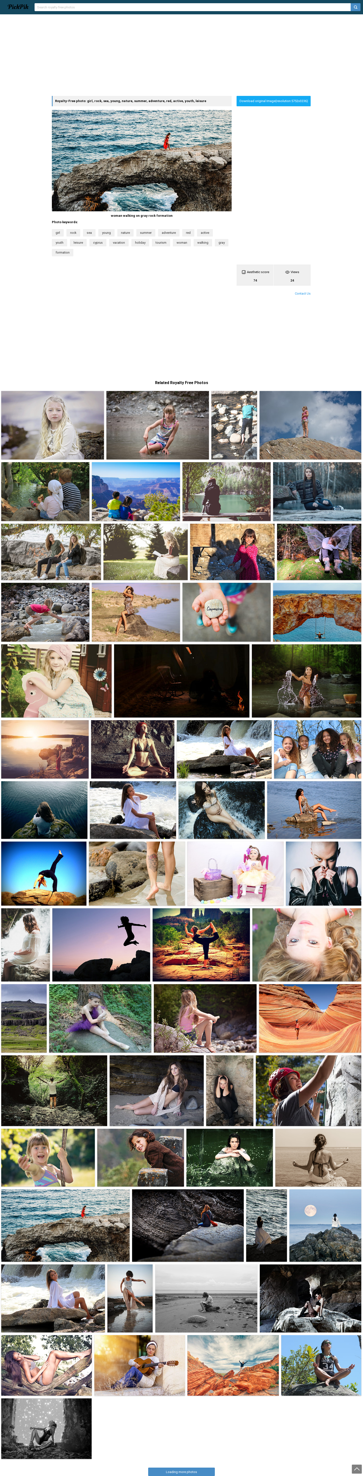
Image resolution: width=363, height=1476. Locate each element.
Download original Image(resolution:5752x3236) (274, 101)
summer (146, 233)
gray (222, 242)
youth (59, 242)
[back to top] (357, 1469)
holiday (140, 242)
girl (58, 233)
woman (182, 242)
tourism (161, 242)
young (106, 233)
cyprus (98, 242)
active (205, 233)
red (188, 233)
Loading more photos (181, 1472)
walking (202, 242)
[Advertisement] (181, 55)
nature (125, 233)
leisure (78, 242)
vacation (119, 242)
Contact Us (303, 293)
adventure (169, 233)
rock (73, 233)
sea (89, 233)
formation (63, 252)
